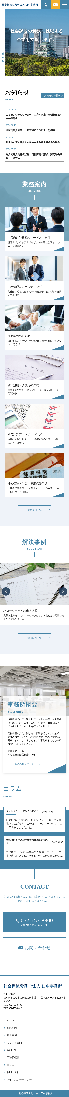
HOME (10, 1020)
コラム (10, 1065)
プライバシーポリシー (19, 1079)
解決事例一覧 (34, 638)
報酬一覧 (12, 1050)
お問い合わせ (14, 1072)
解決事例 (12, 1035)
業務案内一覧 (34, 510)
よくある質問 (14, 1042)
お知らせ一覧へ (52, 95)
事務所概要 (13, 1057)
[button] (6, 591)
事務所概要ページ (24, 764)
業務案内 (12, 1028)
